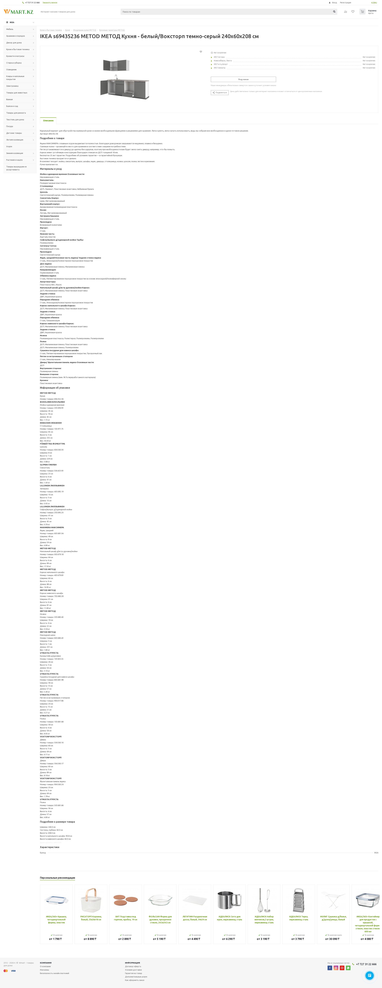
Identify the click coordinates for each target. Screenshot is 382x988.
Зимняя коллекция (14, 153)
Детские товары (14, 133)
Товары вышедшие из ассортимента (16, 168)
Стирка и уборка (13, 63)
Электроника (12, 86)
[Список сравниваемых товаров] (345, 12)
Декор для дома (14, 43)
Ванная (9, 99)
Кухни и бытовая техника (17, 49)
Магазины (44, 970)
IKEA (12, 22)
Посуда (9, 126)
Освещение (11, 69)
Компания (45, 963)
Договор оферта (133, 966)
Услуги (9, 146)
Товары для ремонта (16, 113)
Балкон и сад (12, 106)
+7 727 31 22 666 (32, 2)
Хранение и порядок (15, 36)
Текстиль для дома (15, 119)
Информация (132, 963)
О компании (45, 966)
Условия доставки (133, 970)
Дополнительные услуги (136, 977)
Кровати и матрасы (15, 56)
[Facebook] (330, 968)
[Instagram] (336, 968)
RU (375, 3)
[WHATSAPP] (348, 968)
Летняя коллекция (14, 140)
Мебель (9, 29)
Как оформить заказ (134, 980)
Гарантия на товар (133, 973)
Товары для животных (16, 93)
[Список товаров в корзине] (368, 13)
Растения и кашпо (14, 160)
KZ (372, 3)
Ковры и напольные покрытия (15, 77)
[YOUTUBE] (342, 968)
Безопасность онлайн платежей (54, 973)
